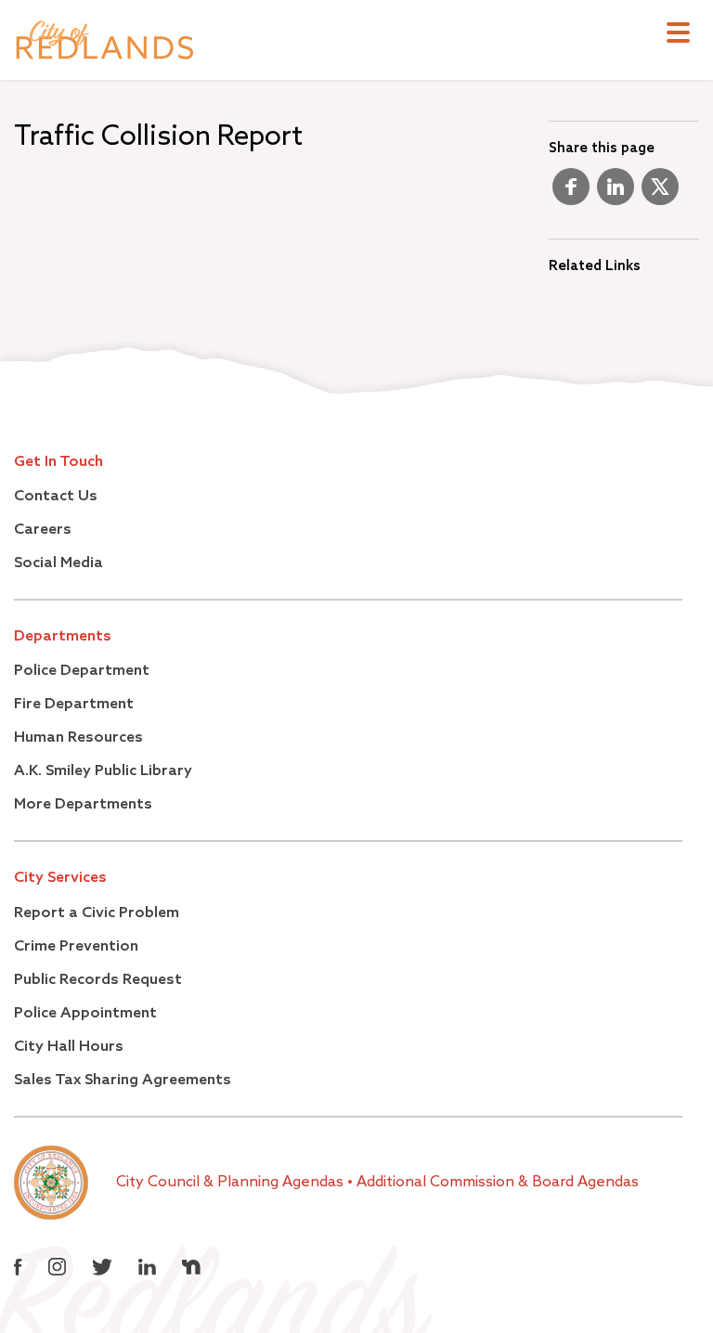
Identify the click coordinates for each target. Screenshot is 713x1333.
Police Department (81, 671)
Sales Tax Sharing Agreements (122, 1080)
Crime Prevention (76, 946)
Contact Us (55, 496)
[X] (660, 194)
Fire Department (74, 704)
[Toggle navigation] (678, 35)
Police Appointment (85, 1013)
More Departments (83, 804)
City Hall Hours (68, 1047)
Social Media (58, 563)
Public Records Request (98, 980)
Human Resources (78, 738)
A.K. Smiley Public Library (103, 771)
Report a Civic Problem (96, 913)
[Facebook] (571, 194)
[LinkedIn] (615, 194)
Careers (42, 530)
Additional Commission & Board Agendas (497, 1182)
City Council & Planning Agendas (231, 1182)
